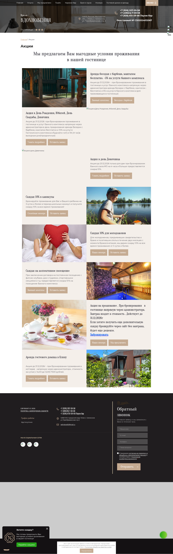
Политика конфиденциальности (34, 411)
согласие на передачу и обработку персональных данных (133, 454)
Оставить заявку (58, 142)
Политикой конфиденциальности (129, 458)
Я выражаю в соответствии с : (133, 456)
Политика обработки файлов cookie (98, 547)
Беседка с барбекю (123, 100)
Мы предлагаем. (118, 342)
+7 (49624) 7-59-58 (130, 13)
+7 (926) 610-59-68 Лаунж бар (136, 15)
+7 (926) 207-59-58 (130, 10)
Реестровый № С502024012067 (134, 20)
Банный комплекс (100, 100)
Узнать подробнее (36, 142)
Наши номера (98, 252)
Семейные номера (36, 213)
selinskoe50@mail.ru (68, 424)
